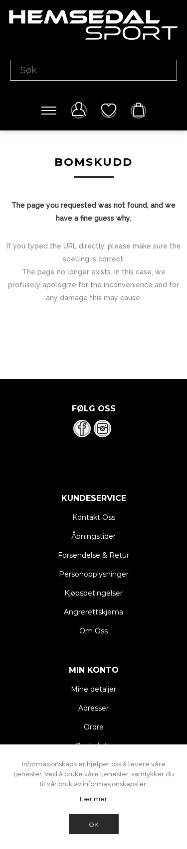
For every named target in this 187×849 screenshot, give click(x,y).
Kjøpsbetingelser (93, 593)
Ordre (94, 727)
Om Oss (93, 630)
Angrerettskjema (93, 611)
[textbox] (93, 70)
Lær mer (93, 799)
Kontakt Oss (93, 517)
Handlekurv (138, 110)
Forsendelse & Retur (93, 555)
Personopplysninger (94, 574)
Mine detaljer (93, 689)
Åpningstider (93, 536)
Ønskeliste (108, 110)
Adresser (93, 708)
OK (93, 824)
